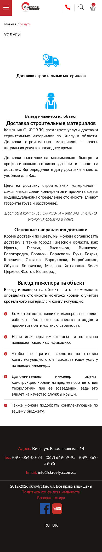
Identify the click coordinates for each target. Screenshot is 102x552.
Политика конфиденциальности (51, 491)
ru (47, 525)
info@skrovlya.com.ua (57, 472)
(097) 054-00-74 (27, 457)
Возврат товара (51, 497)
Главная (10, 24)
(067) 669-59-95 (61, 457)
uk (55, 525)
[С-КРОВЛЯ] (28, 8)
